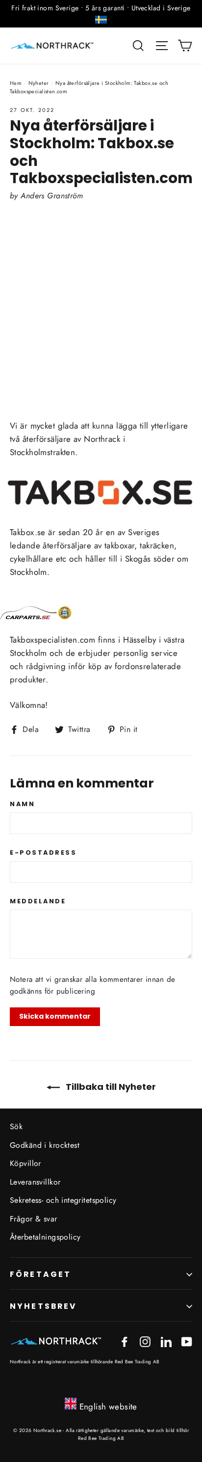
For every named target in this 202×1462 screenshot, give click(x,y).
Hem (16, 83)
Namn (22, 804)
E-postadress (43, 852)
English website (108, 1406)
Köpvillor (25, 1163)
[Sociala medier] (124, 1340)
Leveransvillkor (35, 1182)
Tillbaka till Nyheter (110, 1087)
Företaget (40, 1274)
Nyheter (38, 83)
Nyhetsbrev (43, 1306)
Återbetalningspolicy (45, 1237)
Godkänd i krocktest (44, 1145)
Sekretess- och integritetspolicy (63, 1200)
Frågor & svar (33, 1218)
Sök (16, 1126)
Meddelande (38, 901)
